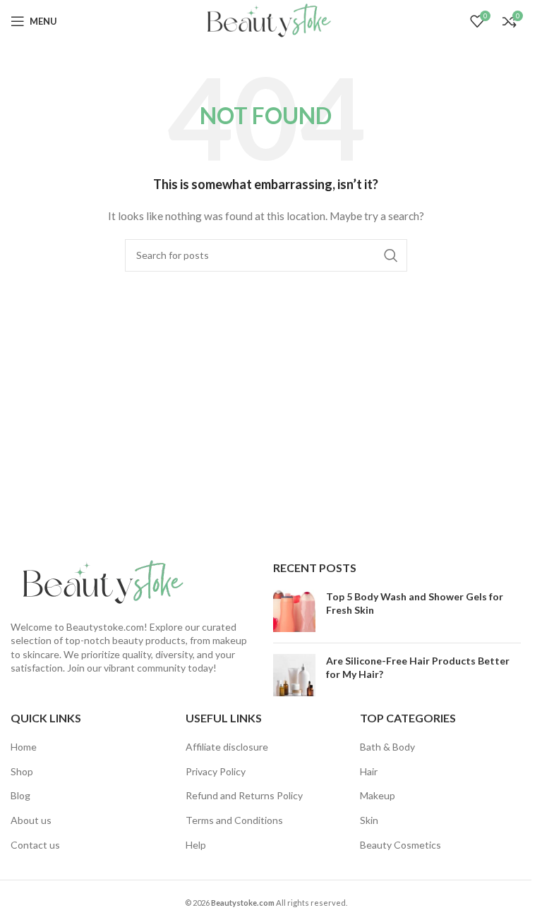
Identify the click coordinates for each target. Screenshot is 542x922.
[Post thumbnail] (294, 611)
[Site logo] (265, 20)
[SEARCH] (391, 255)
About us (31, 820)
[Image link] (99, 582)
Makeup (377, 795)
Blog (20, 795)
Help (196, 845)
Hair (369, 771)
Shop (22, 771)
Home (24, 747)
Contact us (35, 845)
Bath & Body (387, 747)
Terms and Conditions (234, 820)
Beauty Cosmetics (400, 845)
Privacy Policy (216, 771)
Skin (369, 820)
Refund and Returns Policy (244, 795)
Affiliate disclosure (227, 747)
